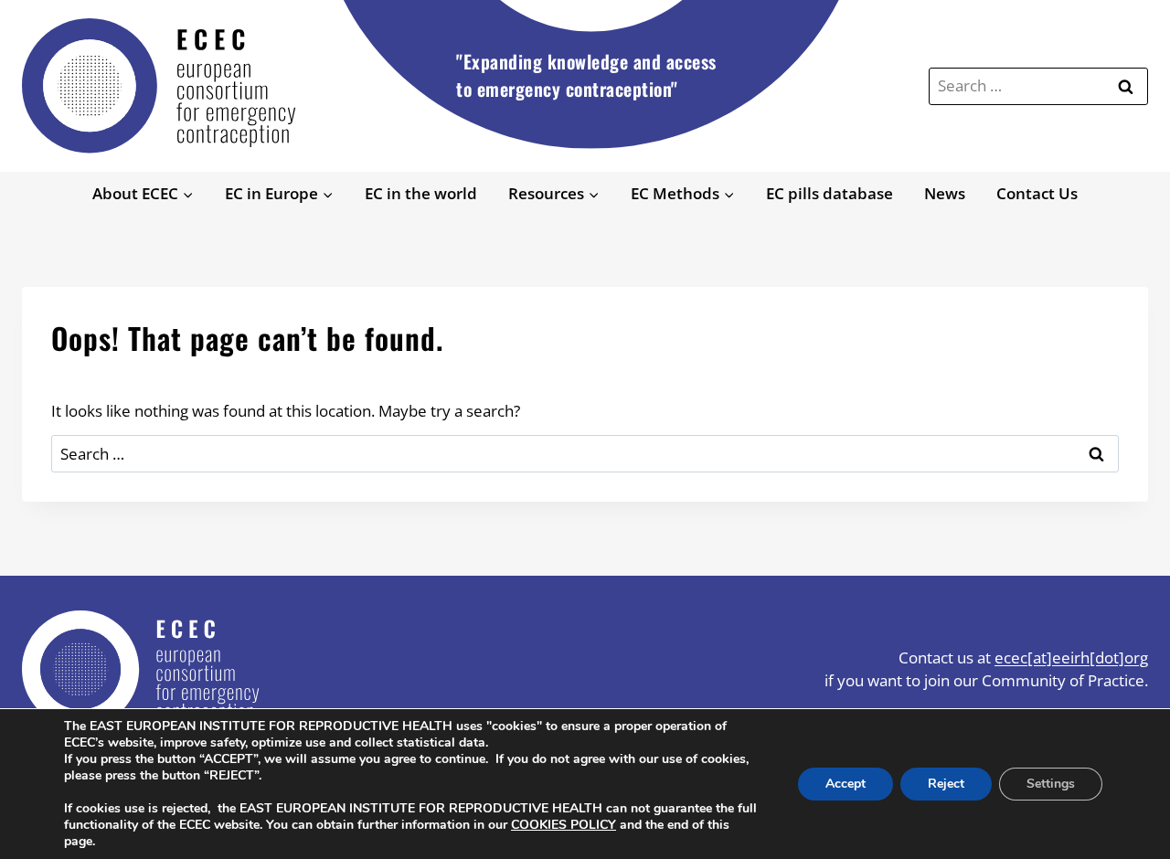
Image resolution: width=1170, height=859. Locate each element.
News (944, 193)
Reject (946, 783)
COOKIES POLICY (563, 824)
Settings (1050, 783)
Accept (845, 783)
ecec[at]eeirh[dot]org (1071, 657)
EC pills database (829, 193)
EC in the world (421, 193)
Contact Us (1037, 193)
